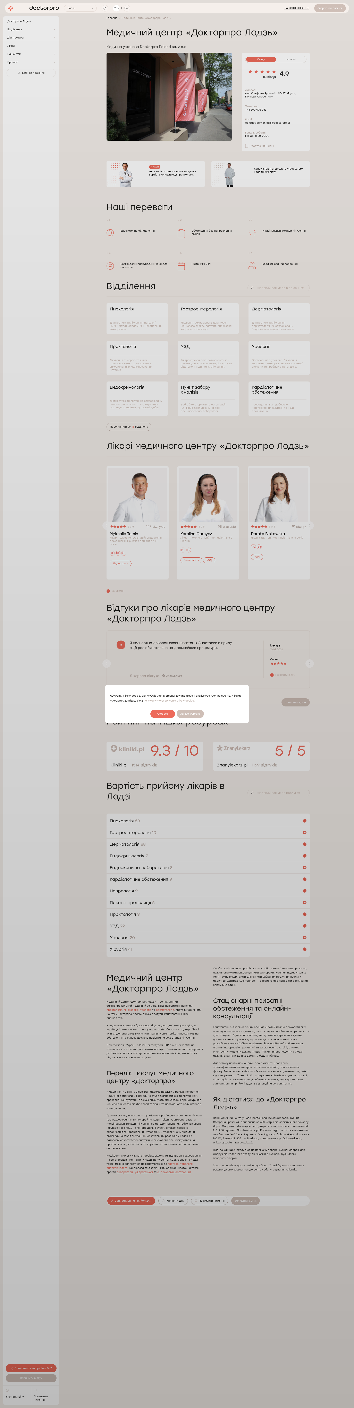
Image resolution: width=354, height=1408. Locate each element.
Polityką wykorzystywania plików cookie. (169, 700)
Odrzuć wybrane (190, 713)
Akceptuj (162, 713)
